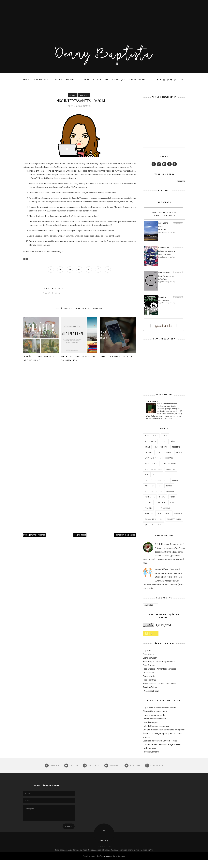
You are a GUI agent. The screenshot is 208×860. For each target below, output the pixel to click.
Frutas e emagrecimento (154, 715)
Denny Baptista (52, 288)
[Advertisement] (85, 20)
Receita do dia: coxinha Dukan (42, 193)
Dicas (72, 95)
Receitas (71, 80)
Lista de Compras (150, 722)
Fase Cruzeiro (149, 665)
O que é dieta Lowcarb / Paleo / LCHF (159, 708)
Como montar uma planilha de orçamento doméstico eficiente (58, 241)
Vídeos (179, 452)
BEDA (147, 475)
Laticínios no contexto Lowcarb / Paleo (160, 741)
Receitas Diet (151, 463)
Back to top (104, 841)
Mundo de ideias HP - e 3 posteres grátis (47, 216)
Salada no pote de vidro (40, 183)
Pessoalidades (151, 436)
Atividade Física (153, 458)
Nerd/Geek (149, 513)
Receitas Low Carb (153, 491)
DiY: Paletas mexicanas (39, 221)
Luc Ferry (163, 229)
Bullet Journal (163, 508)
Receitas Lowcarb (151, 752)
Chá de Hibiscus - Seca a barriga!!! (169, 544)
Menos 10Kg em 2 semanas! (167, 569)
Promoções (149, 486)
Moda (172, 502)
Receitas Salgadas (153, 469)
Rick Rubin (163, 279)
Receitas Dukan (164, 452)
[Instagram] (164, 164)
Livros (169, 486)
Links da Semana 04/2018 (116, 356)
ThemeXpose (105, 856)
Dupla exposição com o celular (42, 236)
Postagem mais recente (34, 535)
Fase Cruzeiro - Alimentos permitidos (159, 669)
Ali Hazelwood (165, 300)
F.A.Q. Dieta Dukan (151, 691)
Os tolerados (148, 672)
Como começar (150, 658)
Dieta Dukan (150, 441)
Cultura (85, 80)
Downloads (170, 491)
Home (26, 80)
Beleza (97, 80)
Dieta (162, 441)
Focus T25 (35, 178)
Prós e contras (149, 680)
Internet (84, 95)
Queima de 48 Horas (154, 525)
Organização (137, 80)
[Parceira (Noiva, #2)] (151, 314)
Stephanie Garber (165, 254)
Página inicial (80, 535)
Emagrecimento (42, 80)
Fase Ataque (148, 654)
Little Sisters (152, 401)
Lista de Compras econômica (156, 726)
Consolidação (149, 676)
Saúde (58, 80)
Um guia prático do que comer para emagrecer (164, 730)
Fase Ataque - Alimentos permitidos (159, 661)
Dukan (147, 447)
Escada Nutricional (154, 519)
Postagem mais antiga (125, 535)
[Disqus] (79, 408)
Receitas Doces (169, 463)
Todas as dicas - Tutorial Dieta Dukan (159, 683)
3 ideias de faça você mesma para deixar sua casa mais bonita (58, 207)
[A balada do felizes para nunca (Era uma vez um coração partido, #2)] (151, 266)
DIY (107, 80)
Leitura (148, 502)
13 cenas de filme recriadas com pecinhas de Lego (51, 230)
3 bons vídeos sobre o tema (155, 711)
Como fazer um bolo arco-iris (49, 198)
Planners (178, 513)
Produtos (169, 458)
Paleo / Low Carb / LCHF (156, 480)
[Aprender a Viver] (151, 240)
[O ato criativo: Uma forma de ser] (151, 290)
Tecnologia (150, 497)
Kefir (172, 497)
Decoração (118, 80)
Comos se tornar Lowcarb (154, 719)
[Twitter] (159, 164)
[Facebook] (154, 164)
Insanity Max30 (174, 519)
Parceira (162, 297)
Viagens (148, 508)
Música (162, 497)
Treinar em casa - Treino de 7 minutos (46, 171)
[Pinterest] (174, 164)
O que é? (147, 650)
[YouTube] (169, 164)
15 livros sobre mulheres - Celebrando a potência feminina (167, 406)
